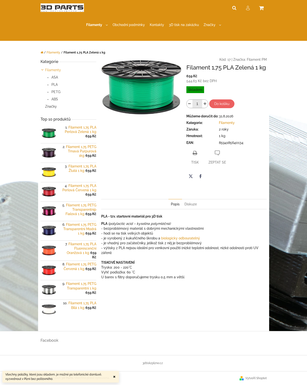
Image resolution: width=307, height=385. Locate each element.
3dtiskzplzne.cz (152, 363)
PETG (55, 92)
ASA (54, 77)
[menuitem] (97, 25)
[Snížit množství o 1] (189, 104)
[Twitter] (190, 176)
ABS (54, 99)
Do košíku (221, 104)
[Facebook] (200, 176)
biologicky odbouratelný (180, 238)
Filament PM (257, 59)
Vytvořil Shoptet (256, 378)
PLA (54, 85)
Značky (51, 106)
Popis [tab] (175, 204)
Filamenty (53, 70)
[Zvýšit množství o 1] (205, 104)
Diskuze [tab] (190, 204)
